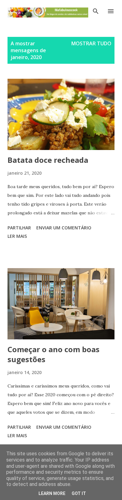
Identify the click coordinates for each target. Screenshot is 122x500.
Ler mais (17, 236)
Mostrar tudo (91, 43)
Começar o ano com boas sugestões (53, 354)
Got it (79, 493)
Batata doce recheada (48, 160)
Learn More (51, 493)
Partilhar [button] (19, 228)
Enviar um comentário (63, 228)
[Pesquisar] (95, 11)
